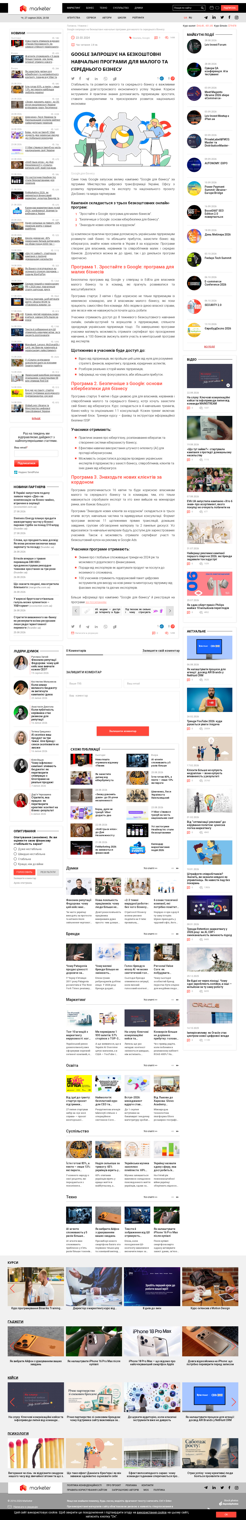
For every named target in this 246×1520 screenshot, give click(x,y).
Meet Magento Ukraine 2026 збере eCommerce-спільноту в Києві (217, 96)
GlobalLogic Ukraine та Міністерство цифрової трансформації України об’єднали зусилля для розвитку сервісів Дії (43, 408)
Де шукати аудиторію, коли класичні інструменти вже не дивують (152, 1418)
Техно (103, 8)
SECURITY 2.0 (213, 305)
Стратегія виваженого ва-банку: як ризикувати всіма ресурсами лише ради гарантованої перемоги (35, 622)
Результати (48, 872)
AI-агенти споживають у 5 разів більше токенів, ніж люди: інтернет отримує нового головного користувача (42, 59)
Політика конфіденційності (84, 1485)
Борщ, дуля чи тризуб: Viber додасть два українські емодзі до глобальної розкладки (106, 817)
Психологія (18, 1433)
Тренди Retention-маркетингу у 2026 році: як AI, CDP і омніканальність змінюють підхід (209, 932)
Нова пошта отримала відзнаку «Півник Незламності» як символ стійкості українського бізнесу (42, 44)
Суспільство (121, 8)
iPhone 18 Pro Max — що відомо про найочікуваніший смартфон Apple (152, 1363)
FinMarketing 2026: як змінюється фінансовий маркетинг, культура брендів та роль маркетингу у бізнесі (42, 195)
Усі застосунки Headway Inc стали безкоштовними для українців (162, 831)
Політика (159, 1490)
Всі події (209, 346)
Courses (137, 38)
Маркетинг (73, 8)
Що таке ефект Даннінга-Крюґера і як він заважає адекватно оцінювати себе (94, 1474)
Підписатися (26, 463)
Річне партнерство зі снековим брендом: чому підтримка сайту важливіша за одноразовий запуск (94, 1418)
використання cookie (152, 1512)
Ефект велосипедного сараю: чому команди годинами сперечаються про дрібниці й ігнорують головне (152, 1474)
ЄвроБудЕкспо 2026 (218, 328)
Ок (226, 1514)
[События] (217, 8)
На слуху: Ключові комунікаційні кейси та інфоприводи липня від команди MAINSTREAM (208, 400)
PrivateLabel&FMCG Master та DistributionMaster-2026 (217, 144)
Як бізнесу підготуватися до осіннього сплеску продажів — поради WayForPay (42, 271)
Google (146, 38)
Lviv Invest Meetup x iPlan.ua (217, 117)
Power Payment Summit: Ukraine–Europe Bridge (216, 189)
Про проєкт (113, 1485)
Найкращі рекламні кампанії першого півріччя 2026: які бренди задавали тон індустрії (209, 556)
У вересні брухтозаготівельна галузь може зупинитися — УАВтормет (33, 602)
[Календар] (212, 8)
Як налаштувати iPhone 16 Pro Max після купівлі (93, 1363)
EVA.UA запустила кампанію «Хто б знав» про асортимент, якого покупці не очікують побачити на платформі (209, 506)
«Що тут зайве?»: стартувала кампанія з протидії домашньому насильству (40, 256)
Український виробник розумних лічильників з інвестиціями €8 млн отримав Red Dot (42, 378)
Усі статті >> (150, 868)
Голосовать (24, 872)
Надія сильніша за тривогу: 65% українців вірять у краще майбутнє (42, 226)
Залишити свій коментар (161, 650)
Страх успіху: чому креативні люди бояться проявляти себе (210, 1474)
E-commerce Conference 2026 (215, 283)
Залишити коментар (122, 731)
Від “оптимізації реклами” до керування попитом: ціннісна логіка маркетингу (206, 825)
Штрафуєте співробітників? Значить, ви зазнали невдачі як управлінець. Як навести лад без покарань (208, 878)
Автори (106, 18)
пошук (202, 8)
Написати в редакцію (86, 633)
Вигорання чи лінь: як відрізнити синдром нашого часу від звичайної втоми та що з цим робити (35, 1474)
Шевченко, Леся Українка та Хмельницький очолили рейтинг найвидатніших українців (161, 799)
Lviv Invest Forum (215, 44)
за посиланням (96, 602)
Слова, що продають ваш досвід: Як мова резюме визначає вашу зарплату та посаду (36, 543)
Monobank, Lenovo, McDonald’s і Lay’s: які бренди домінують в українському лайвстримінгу (42, 347)
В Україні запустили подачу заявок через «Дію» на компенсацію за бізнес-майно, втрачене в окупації (34, 498)
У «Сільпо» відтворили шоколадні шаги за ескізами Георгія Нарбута (41, 362)
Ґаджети (15, 1322)
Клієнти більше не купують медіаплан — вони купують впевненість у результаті (204, 773)
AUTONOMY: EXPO (216, 163)
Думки (139, 8)
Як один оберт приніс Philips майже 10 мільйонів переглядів (208, 606)
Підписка (230, 8)
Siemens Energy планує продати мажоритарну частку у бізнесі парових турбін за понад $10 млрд (36, 522)
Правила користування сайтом (87, 1490)
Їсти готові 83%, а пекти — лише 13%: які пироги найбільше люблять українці (162, 783)
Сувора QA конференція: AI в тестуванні (216, 71)
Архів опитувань (23, 883)
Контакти (147, 1485)
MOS (146, 1490)
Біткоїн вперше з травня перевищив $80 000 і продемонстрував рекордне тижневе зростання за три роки (35, 563)
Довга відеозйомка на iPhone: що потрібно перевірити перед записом (210, 1363)
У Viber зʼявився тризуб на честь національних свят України (162, 816)
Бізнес (90, 8)
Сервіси (91, 18)
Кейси (13, 1378)
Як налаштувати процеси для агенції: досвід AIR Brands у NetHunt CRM (206, 672)
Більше (36, 418)
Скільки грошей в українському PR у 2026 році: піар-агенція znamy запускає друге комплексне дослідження (42, 286)
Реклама (131, 1485)
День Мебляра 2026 (218, 234)
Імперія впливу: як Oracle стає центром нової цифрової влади (208, 1034)
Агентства (73, 18)
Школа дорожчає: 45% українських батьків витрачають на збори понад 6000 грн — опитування (42, 241)
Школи (122, 18)
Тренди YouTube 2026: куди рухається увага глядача (204, 723)
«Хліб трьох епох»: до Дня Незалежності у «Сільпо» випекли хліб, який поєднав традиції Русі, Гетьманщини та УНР (41, 165)
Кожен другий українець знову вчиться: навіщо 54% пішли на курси (42, 317)
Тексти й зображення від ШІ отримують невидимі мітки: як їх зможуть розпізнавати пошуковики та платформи (42, 332)
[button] (177, 868)
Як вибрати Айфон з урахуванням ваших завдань (36, 1363)
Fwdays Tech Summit (218, 258)
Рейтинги (138, 18)
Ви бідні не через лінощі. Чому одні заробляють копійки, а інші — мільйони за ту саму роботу (209, 983)
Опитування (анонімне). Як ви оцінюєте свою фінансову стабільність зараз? (35, 840)
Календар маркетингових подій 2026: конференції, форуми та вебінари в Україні (162, 851)
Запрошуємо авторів (125, 1490)
